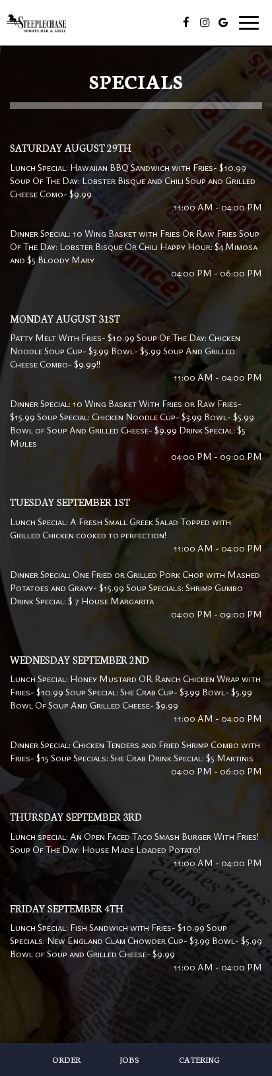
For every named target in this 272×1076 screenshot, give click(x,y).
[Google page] (223, 22)
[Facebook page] (186, 22)
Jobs (129, 1059)
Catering (199, 1059)
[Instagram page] (204, 22)
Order (66, 1059)
